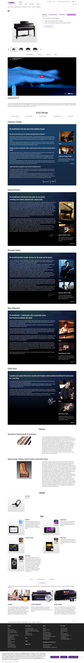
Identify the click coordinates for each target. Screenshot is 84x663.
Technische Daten (53, 14)
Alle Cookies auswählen (73, 657)
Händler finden (49, 1)
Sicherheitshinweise (46, 639)
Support (54, 1)
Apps (55, 54)
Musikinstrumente (25, 6)
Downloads (31, 4)
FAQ (43, 631)
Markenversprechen (64, 631)
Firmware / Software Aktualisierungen (49, 636)
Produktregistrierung (46, 646)
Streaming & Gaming (11, 644)
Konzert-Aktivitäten (28, 633)
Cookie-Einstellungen (55, 657)
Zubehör (48, 54)
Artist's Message (29, 54)
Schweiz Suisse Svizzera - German (65, 1)
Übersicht (44, 14)
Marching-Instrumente (11, 639)
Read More (72, 163)
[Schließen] (82, 657)
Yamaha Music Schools (29, 628)
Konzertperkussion (11, 637)
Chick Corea (70, 116)
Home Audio (10, 643)
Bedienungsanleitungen (47, 635)
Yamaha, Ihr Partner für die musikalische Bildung (32, 631)
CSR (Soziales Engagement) (65, 639)
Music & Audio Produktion (12, 631)
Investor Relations (64, 637)
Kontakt (44, 628)
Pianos (20, 2)
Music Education (28, 625)
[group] (14, 49)
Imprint (3, 661)
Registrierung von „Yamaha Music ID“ (49, 642)
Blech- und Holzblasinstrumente (13, 635)
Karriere (62, 632)
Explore (38, 4)
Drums (9, 633)
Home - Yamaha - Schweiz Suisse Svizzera (14, 6)
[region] (42, 657)
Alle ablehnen (63, 657)
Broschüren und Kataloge (47, 633)
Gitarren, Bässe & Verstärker (12, 632)
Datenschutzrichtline (8, 661)
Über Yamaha (63, 625)
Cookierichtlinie (15, 661)
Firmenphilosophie (64, 633)
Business (73, 1)
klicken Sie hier (36, 658)
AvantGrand (38, 6)
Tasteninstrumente (11, 629)
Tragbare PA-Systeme (11, 641)
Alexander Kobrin (42, 116)
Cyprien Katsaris (29, 116)
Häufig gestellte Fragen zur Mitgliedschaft (50, 647)
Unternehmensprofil (64, 628)
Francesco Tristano (15, 116)
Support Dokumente (46, 637)
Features (39, 54)
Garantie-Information (46, 629)
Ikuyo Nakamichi (57, 116)
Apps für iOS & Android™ (12, 647)
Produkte (20, 4)
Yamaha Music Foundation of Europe (31, 629)
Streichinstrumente (11, 636)
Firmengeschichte (64, 636)
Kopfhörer (9, 640)
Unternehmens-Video (64, 629)
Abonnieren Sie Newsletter (47, 644)
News (26, 638)
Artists (26, 4)
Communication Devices (12, 645)
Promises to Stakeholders (65, 635)
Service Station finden (46, 632)
